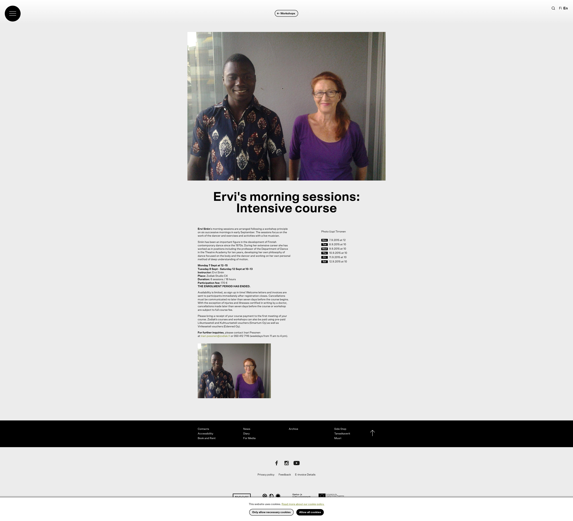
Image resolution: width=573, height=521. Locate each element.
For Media (249, 438)
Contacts (203, 429)
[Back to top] (372, 434)
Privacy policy (266, 474)
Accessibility (205, 433)
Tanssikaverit (342, 433)
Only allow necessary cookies (271, 512)
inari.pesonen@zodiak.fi (215, 336)
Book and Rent (207, 438)
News (246, 429)
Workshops (287, 13)
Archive (293, 429)
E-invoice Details (305, 474)
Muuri (337, 438)
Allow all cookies (310, 512)
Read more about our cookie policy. (303, 504)
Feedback (285, 474)
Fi (560, 8)
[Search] (553, 8)
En (565, 8)
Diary (246, 433)
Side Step (340, 429)
